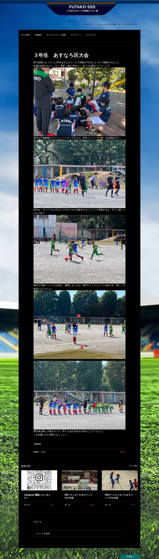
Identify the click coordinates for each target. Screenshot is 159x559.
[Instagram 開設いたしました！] (39, 480)
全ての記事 (25, 35)
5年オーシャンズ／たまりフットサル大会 (119, 496)
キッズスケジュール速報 (56, 35)
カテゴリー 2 (91, 35)
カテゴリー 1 (76, 35)
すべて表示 (133, 465)
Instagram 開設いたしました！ (37, 496)
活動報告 (38, 35)
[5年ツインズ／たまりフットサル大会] (80, 480)
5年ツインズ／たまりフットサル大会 (79, 496)
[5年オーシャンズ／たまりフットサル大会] (120, 480)
